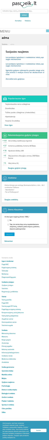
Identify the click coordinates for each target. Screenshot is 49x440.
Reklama (28, 21)
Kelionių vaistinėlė (8, 349)
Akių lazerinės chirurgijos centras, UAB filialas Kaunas (24, 157)
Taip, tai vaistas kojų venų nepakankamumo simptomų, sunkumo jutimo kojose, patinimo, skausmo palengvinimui (25, 227)
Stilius (4, 412)
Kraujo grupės (6, 340)
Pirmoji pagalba (7, 346)
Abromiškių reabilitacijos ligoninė (20, 141)
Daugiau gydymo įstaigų (17, 168)
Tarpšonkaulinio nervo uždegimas (17, 104)
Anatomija (5, 343)
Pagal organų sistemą (9, 268)
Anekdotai (5, 362)
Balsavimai (9, 241)
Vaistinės (5, 288)
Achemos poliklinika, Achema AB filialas (22, 146)
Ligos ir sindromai (7, 261)
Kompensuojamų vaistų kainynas (13, 313)
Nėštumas (5, 274)
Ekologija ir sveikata (8, 393)
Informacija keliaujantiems (10, 353)
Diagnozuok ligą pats (9, 277)
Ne (11, 220)
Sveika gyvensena (8, 367)
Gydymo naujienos (8, 382)
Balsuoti (9, 234)
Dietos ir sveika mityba (9, 390)
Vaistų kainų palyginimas (10, 316)
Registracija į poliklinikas (10, 292)
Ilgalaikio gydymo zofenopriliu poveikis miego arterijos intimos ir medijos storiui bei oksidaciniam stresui (25, 72)
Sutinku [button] (38, 430)
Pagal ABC (5, 264)
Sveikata (4, 330)
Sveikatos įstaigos (8, 282)
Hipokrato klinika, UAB (16, 151)
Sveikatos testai (7, 356)
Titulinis (4, 44)
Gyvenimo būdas (7, 371)
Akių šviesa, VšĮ (13, 163)
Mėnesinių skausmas (9, 333)
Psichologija (6, 386)
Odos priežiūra (7, 409)
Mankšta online (7, 375)
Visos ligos (9, 125)
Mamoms (5, 337)
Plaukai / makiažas (8, 401)
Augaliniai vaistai (7, 319)
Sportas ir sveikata (8, 405)
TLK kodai (5, 271)
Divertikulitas (10, 108)
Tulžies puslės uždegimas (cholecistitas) (20, 112)
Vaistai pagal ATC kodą (9, 306)
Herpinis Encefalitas (12, 121)
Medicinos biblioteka (9, 359)
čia (14, 437)
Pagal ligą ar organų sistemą (11, 309)
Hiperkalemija (10, 116)
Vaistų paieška (6, 300)
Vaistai (4, 297)
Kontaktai (18, 21)
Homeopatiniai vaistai (9, 322)
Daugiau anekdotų (11, 200)
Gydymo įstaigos (7, 285)
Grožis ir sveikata (7, 397)
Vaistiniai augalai (7, 325)
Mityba (4, 378)
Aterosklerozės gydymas (15, 79)
